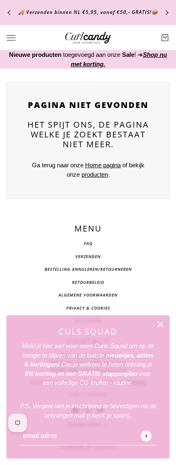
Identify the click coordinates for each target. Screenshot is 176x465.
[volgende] (167, 12)
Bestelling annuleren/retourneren (88, 269)
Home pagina (103, 165)
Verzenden (88, 256)
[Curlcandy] (88, 37)
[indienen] (145, 435)
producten (94, 174)
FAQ (88, 243)
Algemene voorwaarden (88, 295)
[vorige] (9, 12)
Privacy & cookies (88, 308)
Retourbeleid (88, 282)
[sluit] (160, 324)
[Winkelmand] (164, 37)
